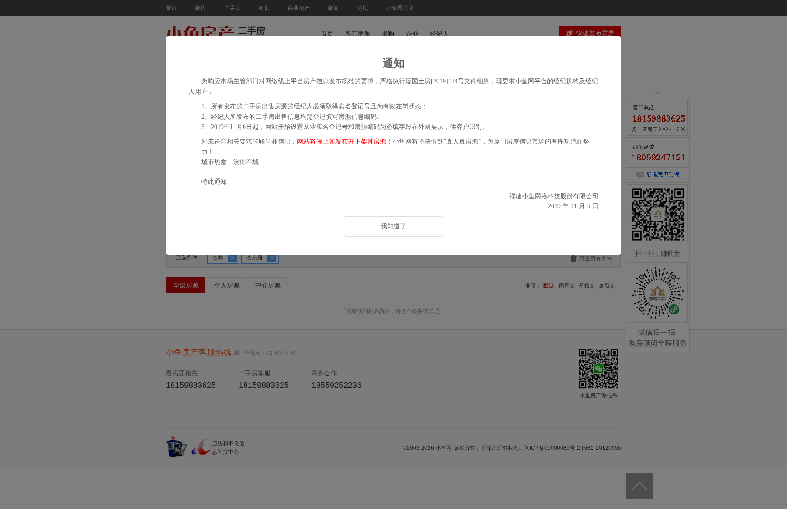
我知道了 (393, 226)
